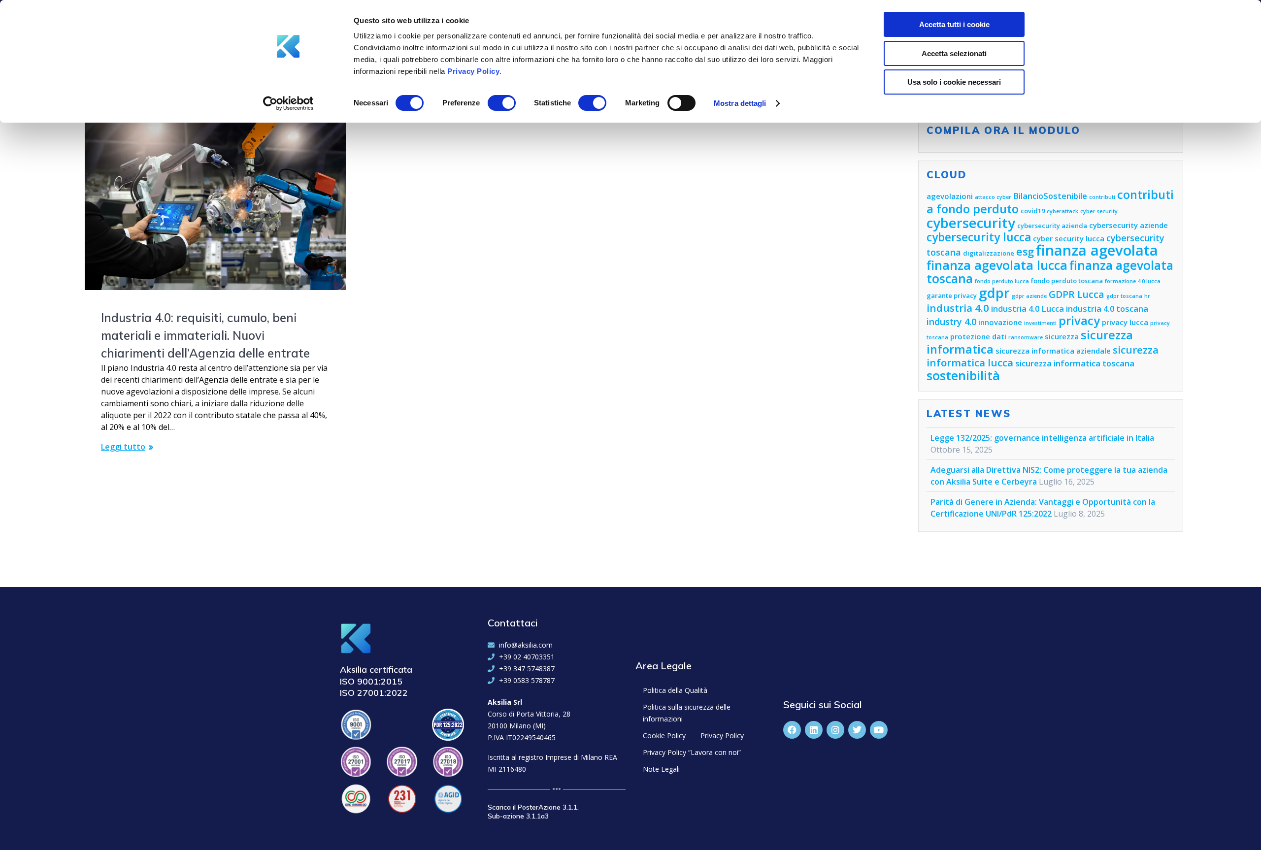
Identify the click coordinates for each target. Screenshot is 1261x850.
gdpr (994, 293)
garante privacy (952, 295)
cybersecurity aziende (1128, 225)
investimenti (1040, 323)
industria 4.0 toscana (1107, 308)
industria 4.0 (958, 308)
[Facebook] (792, 730)
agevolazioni (950, 196)
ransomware (1025, 337)
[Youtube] (879, 730)
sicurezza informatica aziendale (1053, 351)
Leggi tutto (123, 446)
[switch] (502, 101)
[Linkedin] (814, 730)
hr (1147, 296)
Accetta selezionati (954, 53)
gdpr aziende (1029, 296)
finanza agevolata (1097, 250)
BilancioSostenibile (1050, 195)
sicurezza (1062, 336)
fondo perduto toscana (1067, 280)
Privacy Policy (473, 71)
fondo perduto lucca (1002, 281)
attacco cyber (993, 197)
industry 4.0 (951, 321)
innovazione (1000, 322)
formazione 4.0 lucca (1133, 281)
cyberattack (1062, 211)
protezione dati (978, 336)
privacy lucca (1125, 322)
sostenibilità (963, 375)
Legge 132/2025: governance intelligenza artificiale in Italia (1042, 437)
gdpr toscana (1124, 296)
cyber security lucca (1068, 238)
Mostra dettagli (740, 103)
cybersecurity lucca (979, 237)
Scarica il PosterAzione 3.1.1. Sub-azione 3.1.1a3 (533, 811)
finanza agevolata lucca (997, 265)
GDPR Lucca (1076, 294)
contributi (1102, 197)
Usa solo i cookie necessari (954, 82)
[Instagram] (835, 730)
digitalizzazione (988, 253)
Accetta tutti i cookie (954, 24)
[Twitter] (857, 730)
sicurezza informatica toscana (1074, 363)
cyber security (1099, 211)
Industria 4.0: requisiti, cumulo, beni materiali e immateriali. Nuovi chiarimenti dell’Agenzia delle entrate (205, 335)
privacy (1079, 320)
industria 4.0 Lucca (1027, 308)
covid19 (1033, 210)
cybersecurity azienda (1052, 225)
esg (1025, 251)
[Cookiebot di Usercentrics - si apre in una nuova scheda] (288, 103)
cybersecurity (971, 223)
